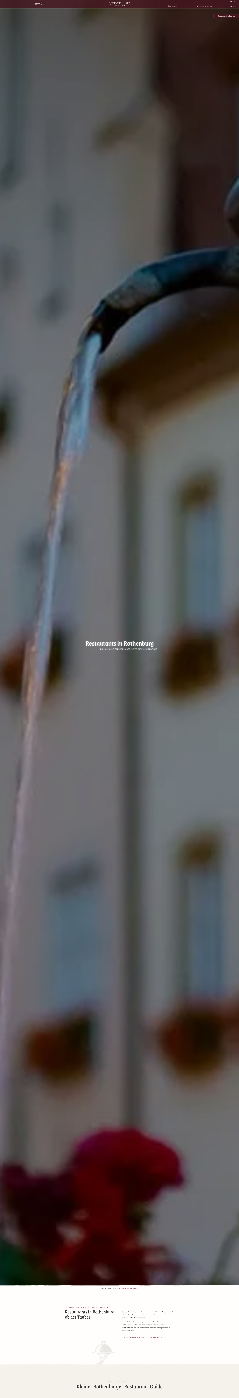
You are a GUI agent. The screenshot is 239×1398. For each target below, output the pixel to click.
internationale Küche (158, 1337)
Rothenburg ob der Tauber (113, 1288)
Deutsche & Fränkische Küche (133, 1337)
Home (102, 1288)
